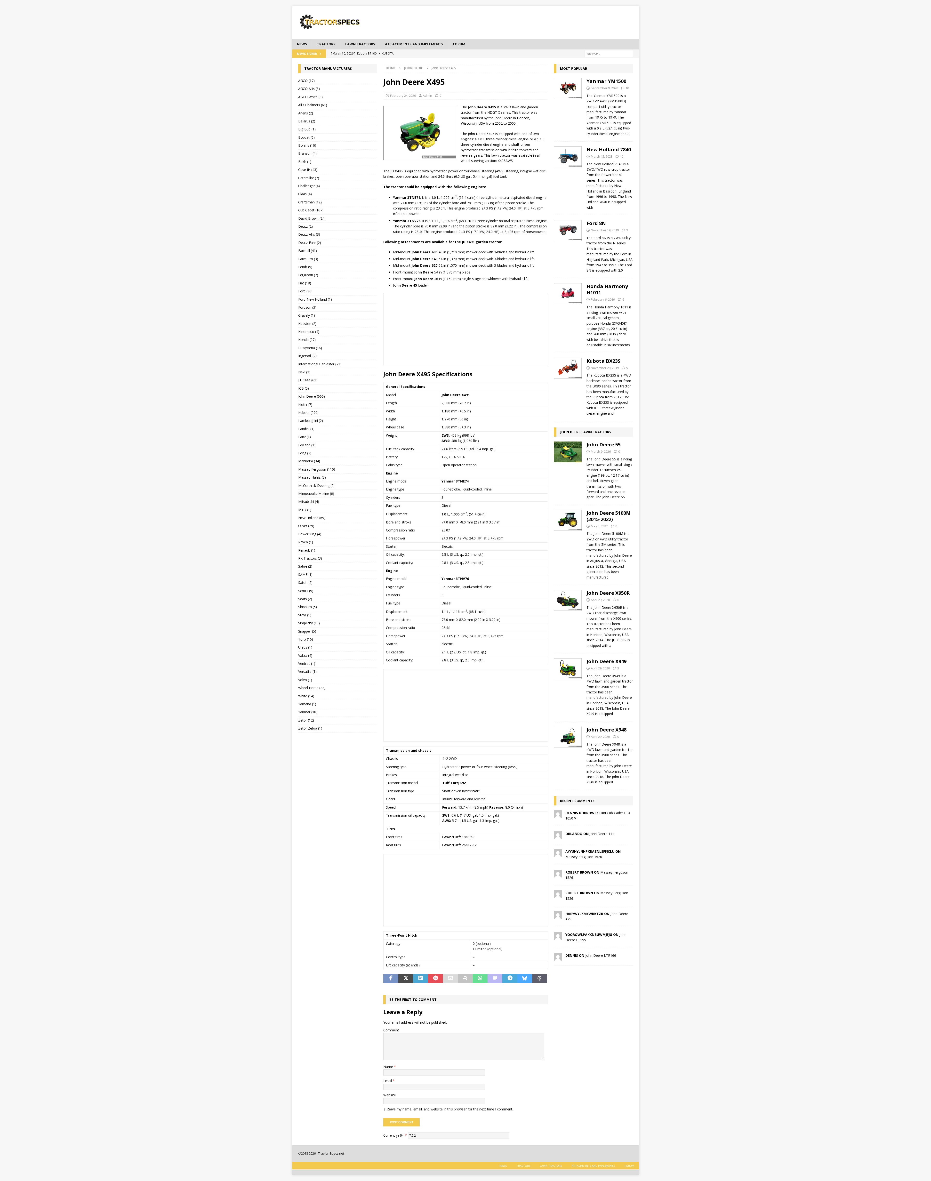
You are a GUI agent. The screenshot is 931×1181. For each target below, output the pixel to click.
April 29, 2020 (600, 600)
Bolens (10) (307, 145)
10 (627, 88)
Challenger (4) (309, 186)
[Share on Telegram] (509, 978)
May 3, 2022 (599, 526)
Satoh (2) (305, 582)
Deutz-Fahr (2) (309, 242)
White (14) (306, 696)
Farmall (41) (307, 250)
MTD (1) (304, 509)
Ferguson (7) (308, 275)
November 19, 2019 (605, 230)
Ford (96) (305, 291)
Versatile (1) (307, 671)
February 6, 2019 (603, 299)
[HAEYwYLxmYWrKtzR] (558, 916)
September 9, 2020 (604, 88)
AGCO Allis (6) (309, 88)
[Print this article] (465, 978)
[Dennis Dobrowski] (558, 815)
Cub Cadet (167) (310, 210)
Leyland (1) (306, 445)
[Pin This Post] (435, 978)
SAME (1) (305, 574)
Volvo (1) (305, 679)
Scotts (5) (305, 590)
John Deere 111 (602, 833)
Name (388, 1066)
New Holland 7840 (608, 149)
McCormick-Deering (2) (316, 485)
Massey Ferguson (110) (316, 469)
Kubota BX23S (603, 361)
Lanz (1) (304, 436)
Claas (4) (305, 194)
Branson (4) (307, 153)
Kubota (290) (308, 412)
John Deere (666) (311, 396)
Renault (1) (306, 550)
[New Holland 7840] (568, 177)
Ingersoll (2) (307, 355)
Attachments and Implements (414, 44)
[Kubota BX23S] (568, 386)
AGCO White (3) (310, 97)
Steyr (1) (304, 615)
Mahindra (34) (309, 461)
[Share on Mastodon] (495, 978)
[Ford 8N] (568, 245)
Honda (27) (307, 339)
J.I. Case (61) (307, 380)
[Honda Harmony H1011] (568, 314)
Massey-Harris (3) (312, 477)
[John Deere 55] (568, 470)
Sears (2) (305, 598)
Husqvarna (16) (310, 347)
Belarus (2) (306, 121)
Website (389, 1095)
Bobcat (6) (306, 137)
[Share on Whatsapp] (480, 978)
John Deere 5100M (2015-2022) (608, 516)
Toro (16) (305, 639)
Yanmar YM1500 (606, 81)
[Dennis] (558, 957)
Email (388, 1080)
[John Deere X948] (568, 755)
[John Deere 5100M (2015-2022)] (568, 544)
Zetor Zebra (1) (310, 728)
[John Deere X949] (568, 686)
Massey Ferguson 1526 (583, 856)
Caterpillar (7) (308, 178)
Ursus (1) (305, 647)
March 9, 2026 (601, 451)
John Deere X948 (606, 729)
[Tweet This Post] (405, 978)
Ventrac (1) (306, 663)
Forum (459, 44)
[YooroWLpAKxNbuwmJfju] (558, 936)
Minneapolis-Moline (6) (316, 493)
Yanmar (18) (307, 712)
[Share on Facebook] (390, 978)
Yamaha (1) (307, 704)
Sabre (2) (305, 566)
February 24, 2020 (403, 95)
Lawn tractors (360, 44)
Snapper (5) (307, 631)
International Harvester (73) (319, 364)
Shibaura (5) (307, 606)
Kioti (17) (305, 404)
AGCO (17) (306, 80)
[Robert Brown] (558, 874)
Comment (391, 1030)
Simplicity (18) (309, 623)
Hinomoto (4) (308, 331)
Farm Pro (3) (308, 259)
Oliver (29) (306, 525)
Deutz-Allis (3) (309, 234)
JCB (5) (303, 388)
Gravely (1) (306, 315)
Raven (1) (305, 542)
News (302, 44)
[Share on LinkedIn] (420, 978)
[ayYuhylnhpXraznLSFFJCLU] (558, 853)
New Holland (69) (311, 517)
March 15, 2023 (601, 156)
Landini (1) (306, 428)
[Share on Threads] (539, 978)
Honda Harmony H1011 (607, 289)
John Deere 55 (603, 444)
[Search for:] (609, 53)
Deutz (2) (305, 226)
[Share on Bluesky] (524, 978)
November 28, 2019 (605, 368)
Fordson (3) (307, 307)
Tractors (326, 44)
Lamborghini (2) (310, 420)
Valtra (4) (305, 655)
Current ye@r (395, 1135)
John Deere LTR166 (600, 955)
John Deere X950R (608, 593)
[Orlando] (558, 836)
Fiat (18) (304, 283)
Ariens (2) (305, 113)
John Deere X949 (606, 661)
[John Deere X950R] (568, 618)
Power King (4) (309, 534)
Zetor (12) (306, 720)
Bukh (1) (304, 161)
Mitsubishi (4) (308, 501)
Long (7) (304, 453)
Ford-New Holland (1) (315, 299)
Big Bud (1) (307, 129)
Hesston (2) (307, 323)
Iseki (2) (304, 372)
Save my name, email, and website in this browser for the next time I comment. (450, 1109)
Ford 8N (596, 223)
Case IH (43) (307, 169)
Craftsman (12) (310, 202)
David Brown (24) (312, 218)
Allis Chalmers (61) (312, 105)
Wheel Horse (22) (311, 687)
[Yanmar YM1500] (568, 106)
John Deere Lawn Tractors (585, 432)
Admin (427, 95)
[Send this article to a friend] (450, 978)
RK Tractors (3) (310, 558)
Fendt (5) (305, 267)
